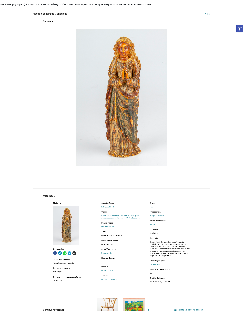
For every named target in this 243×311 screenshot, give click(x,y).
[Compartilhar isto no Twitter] (60, 253)
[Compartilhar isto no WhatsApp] (65, 253)
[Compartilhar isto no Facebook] (55, 253)
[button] (239, 28)
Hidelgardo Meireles (108, 207)
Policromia (113, 279)
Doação (152, 224)
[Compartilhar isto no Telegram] (69, 253)
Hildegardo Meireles (157, 216)
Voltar (207, 14)
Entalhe (104, 279)
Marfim (103, 270)
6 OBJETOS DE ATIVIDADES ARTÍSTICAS (115, 216)
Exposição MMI (155, 264)
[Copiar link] (74, 253)
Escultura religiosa (108, 227)
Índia (151, 207)
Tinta (111, 270)
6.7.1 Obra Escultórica (132, 218)
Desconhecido (106, 253)
